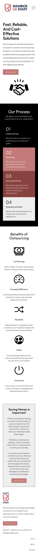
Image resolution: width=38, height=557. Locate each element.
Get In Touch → (10, 523)
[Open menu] (33, 7)
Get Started (11, 72)
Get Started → (19, 480)
